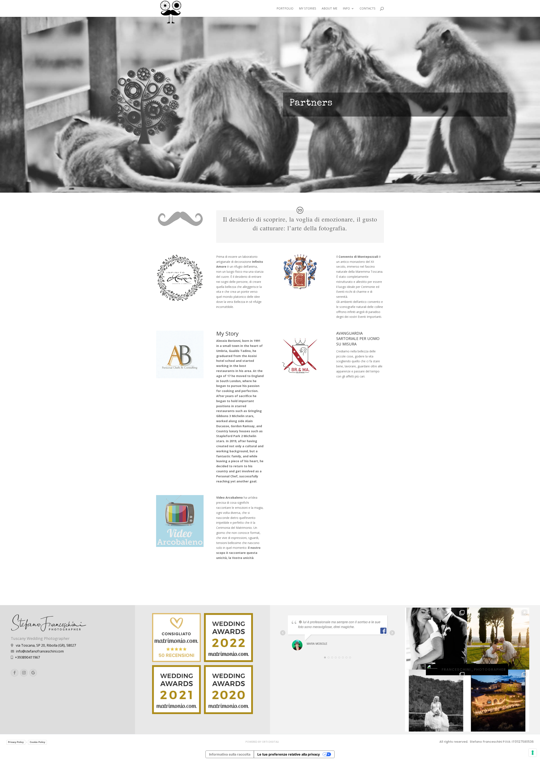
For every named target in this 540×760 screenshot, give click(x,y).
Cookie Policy (37, 742)
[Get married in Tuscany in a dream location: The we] (498, 701)
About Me (329, 8)
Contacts (367, 8)
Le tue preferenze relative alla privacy (288, 754)
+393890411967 (27, 657)
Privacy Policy (16, 742)
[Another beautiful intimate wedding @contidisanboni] (498, 639)
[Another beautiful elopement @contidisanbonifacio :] (436, 701)
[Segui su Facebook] (14, 673)
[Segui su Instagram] (24, 673)
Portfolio (285, 8)
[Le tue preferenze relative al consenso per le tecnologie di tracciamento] (533, 753)
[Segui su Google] (33, 673)
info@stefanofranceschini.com (40, 651)
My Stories (307, 8)
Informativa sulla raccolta (229, 754)
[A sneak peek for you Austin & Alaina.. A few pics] (436, 639)
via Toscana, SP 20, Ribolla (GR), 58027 (46, 645)
